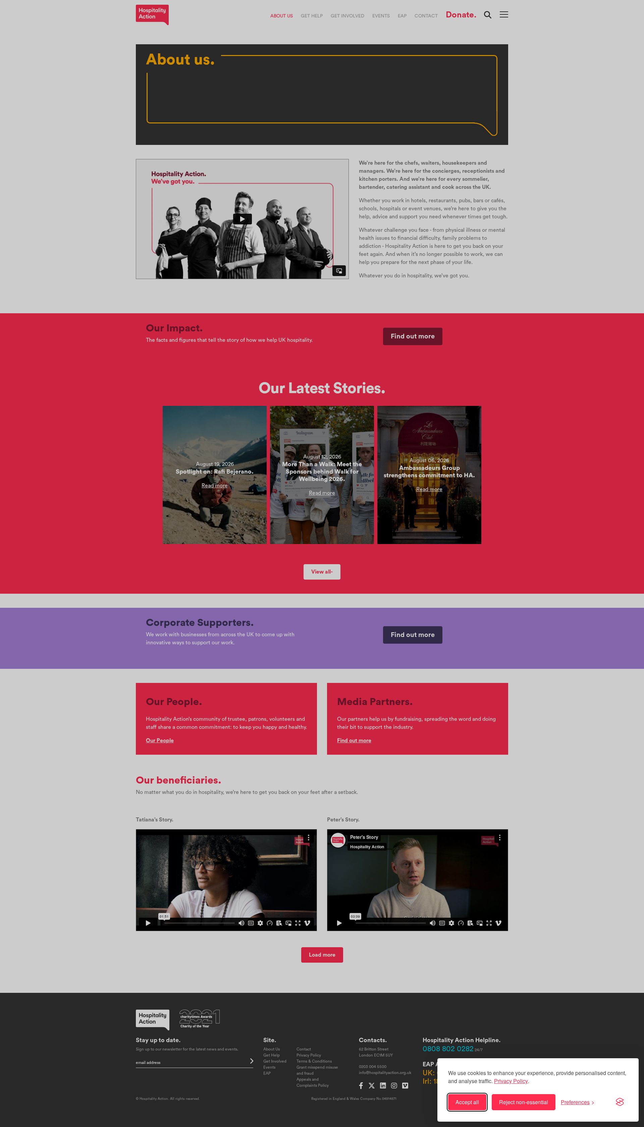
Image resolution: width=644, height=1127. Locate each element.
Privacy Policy (511, 1081)
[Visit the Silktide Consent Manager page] (620, 1102)
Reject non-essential (523, 1102)
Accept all (467, 1102)
